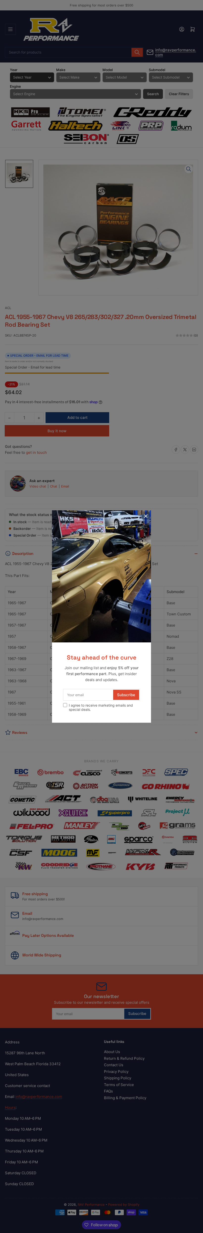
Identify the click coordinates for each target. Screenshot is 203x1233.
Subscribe (126, 694)
